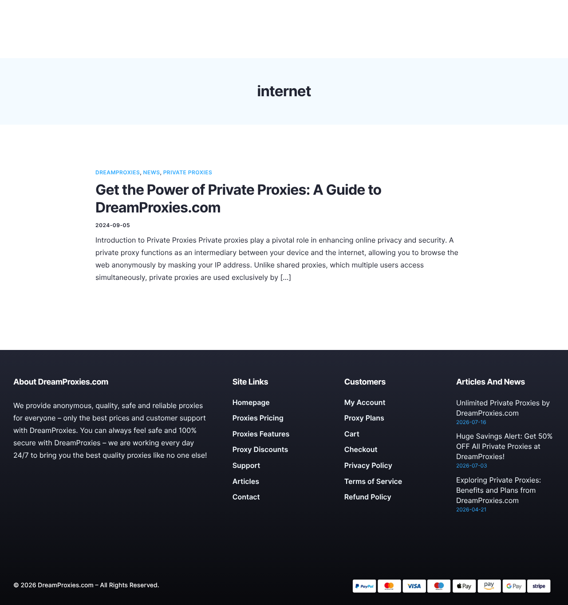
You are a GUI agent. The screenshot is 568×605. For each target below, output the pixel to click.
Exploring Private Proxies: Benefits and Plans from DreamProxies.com (498, 490)
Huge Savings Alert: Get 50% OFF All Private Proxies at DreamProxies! (504, 446)
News (151, 172)
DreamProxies (117, 172)
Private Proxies (188, 172)
